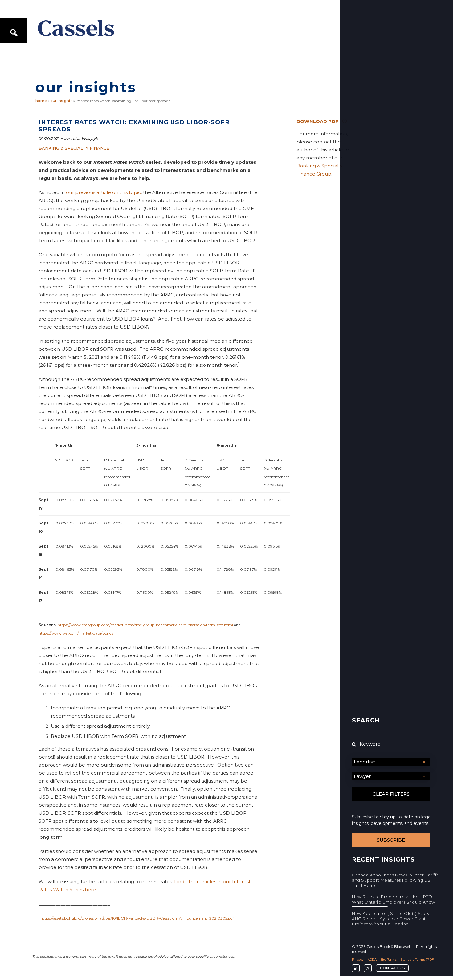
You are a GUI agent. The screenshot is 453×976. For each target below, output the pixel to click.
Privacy (358, 959)
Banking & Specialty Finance (74, 148)
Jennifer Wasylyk (81, 138)
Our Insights (61, 100)
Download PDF (317, 121)
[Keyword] (391, 744)
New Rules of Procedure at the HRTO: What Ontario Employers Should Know (393, 899)
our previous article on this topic (103, 192)
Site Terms (388, 959)
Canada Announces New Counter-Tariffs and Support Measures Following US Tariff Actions (395, 880)
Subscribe (391, 840)
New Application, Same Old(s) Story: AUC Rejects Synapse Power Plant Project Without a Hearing (391, 918)
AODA (372, 959)
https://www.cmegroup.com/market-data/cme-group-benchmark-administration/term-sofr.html (145, 624)
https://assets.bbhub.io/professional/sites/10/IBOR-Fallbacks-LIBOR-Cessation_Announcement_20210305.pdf (137, 918)
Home (41, 100)
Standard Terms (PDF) (418, 959)
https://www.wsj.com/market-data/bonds (76, 633)
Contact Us (392, 968)
